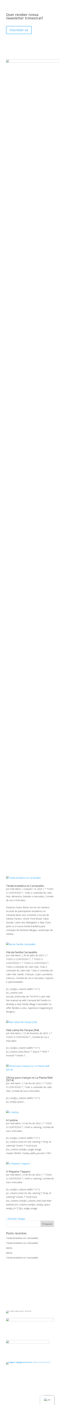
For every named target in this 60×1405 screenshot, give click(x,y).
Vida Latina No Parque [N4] (22, 1030)
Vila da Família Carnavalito (21, 952)
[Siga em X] (21, 1284)
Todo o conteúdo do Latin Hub (22, 966)
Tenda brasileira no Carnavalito (25, 886)
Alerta (9, 1247)
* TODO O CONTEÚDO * (35, 962)
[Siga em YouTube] (34, 1284)
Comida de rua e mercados (30, 978)
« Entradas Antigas (15, 1218)
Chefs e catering (32, 1127)
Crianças (29, 974)
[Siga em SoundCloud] (27, 1284)
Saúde (20, 974)
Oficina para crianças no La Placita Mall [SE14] (29, 1079)
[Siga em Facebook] (15, 1284)
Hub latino (15, 888)
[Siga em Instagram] (8, 1284)
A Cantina (12, 1120)
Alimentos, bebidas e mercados (28, 896)
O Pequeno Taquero (18, 1171)
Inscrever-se (19, 30)
